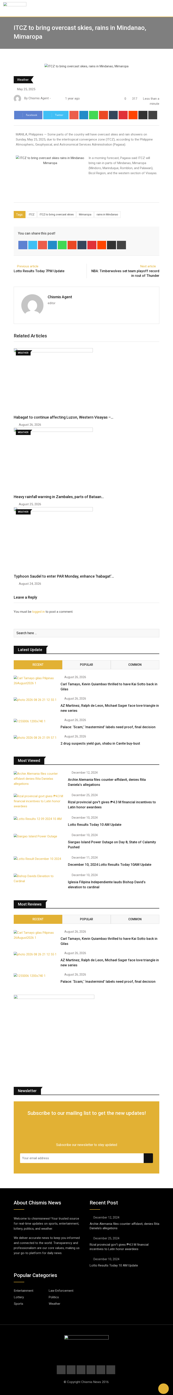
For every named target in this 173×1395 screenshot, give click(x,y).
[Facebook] (22, 245)
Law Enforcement (61, 1291)
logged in (38, 612)
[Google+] (73, 115)
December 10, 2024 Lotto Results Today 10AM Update (109, 865)
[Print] (152, 115)
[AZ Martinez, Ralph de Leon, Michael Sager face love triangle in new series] (35, 699)
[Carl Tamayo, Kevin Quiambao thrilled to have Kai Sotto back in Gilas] (35, 681)
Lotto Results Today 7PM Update (39, 271)
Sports (18, 1304)
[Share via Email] (142, 115)
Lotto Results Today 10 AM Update (94, 825)
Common (135, 664)
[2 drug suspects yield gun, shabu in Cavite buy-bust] (35, 737)
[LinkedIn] (83, 115)
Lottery (19, 1297)
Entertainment (23, 1291)
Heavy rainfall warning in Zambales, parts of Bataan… (59, 497)
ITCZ (31, 214)
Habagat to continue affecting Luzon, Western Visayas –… (63, 417)
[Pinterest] (123, 115)
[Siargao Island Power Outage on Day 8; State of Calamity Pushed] (39, 836)
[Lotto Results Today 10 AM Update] (39, 818)
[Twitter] (32, 245)
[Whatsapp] (93, 115)
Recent (37, 664)
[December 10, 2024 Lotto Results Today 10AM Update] (39, 858)
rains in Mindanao (107, 214)
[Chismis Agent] (53, 98)
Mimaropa (85, 214)
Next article (148, 266)
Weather (23, 80)
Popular (86, 664)
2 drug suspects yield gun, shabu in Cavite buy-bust (100, 743)
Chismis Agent (60, 297)
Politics (54, 1297)
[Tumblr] (113, 115)
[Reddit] (133, 115)
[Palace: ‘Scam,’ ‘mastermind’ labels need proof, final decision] (35, 721)
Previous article (27, 266)
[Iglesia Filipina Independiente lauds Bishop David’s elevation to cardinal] (39, 879)
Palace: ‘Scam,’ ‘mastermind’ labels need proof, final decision (108, 727)
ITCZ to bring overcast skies (57, 214)
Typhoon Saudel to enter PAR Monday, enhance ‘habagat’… (64, 576)
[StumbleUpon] (103, 115)
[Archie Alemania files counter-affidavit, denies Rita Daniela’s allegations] (39, 778)
